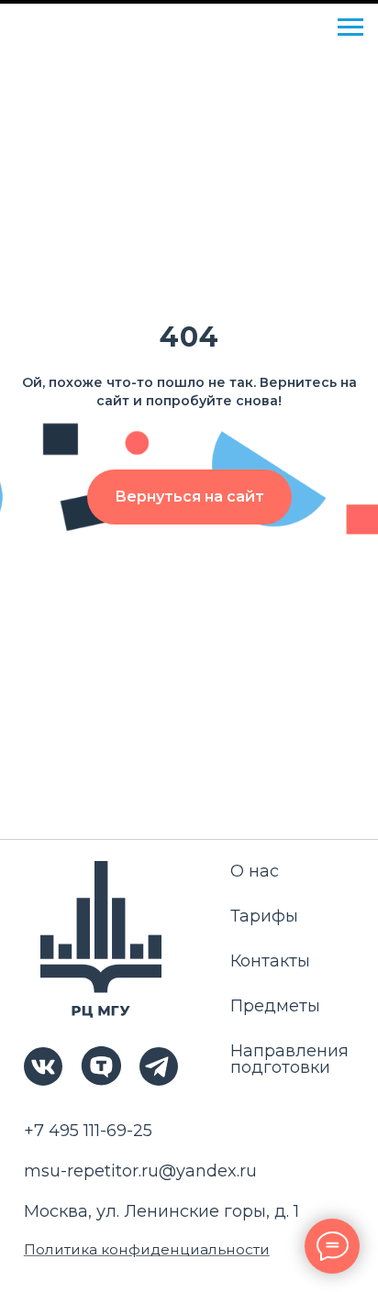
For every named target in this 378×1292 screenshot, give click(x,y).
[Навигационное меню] (350, 27)
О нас (254, 871)
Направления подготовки (289, 1059)
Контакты (270, 961)
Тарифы (264, 916)
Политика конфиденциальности (147, 1249)
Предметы (275, 1006)
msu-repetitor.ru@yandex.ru (140, 1171)
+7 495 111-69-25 (88, 1131)
